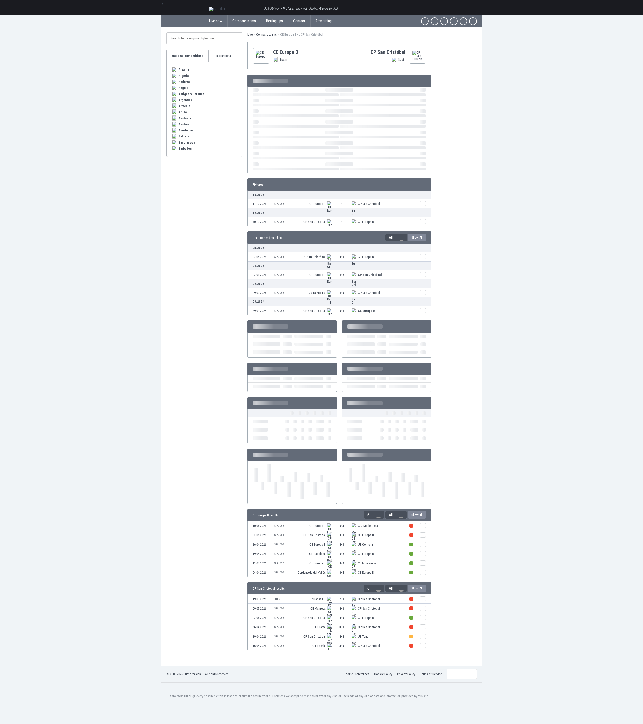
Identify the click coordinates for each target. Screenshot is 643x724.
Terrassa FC (318, 599)
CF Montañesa (367, 563)
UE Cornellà (365, 544)
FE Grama (320, 627)
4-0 (341, 257)
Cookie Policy (383, 674)
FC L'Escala (318, 646)
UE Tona (363, 636)
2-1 (341, 544)
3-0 (341, 646)
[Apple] (454, 21)
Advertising (323, 21)
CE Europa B (317, 204)
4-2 (341, 563)
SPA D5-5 (279, 203)
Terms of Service (431, 674)
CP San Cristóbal (369, 204)
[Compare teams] (423, 203)
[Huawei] (473, 21)
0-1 (341, 311)
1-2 (341, 275)
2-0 (341, 608)
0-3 (341, 526)
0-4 (341, 572)
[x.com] (434, 21)
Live (250, 34)
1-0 (341, 293)
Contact (299, 21)
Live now (215, 21)
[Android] (463, 21)
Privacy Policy (406, 674)
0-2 (341, 554)
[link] (339, 203)
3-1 (341, 627)
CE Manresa (318, 608)
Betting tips (274, 21)
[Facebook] (425, 21)
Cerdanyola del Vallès (312, 572)
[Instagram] (444, 21)
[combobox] (396, 237)
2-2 (341, 636)
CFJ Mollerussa (368, 526)
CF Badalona (317, 554)
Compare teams (244, 21)
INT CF (278, 599)
